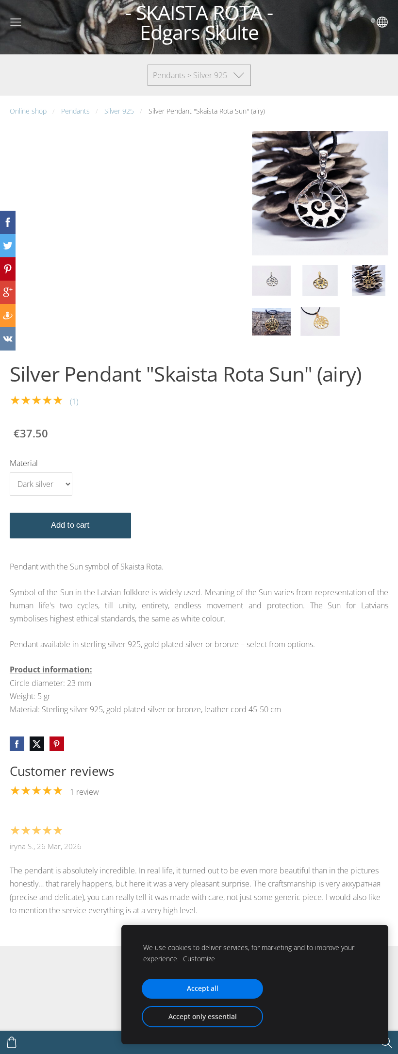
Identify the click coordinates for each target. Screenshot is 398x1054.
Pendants (75, 111)
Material (24, 463)
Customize (199, 958)
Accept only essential (202, 1016)
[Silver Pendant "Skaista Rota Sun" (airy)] (271, 280)
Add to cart (70, 525)
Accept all (202, 988)
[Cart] (11, 1042)
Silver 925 (119, 111)
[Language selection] (382, 22)
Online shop (28, 111)
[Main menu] (15, 22)
